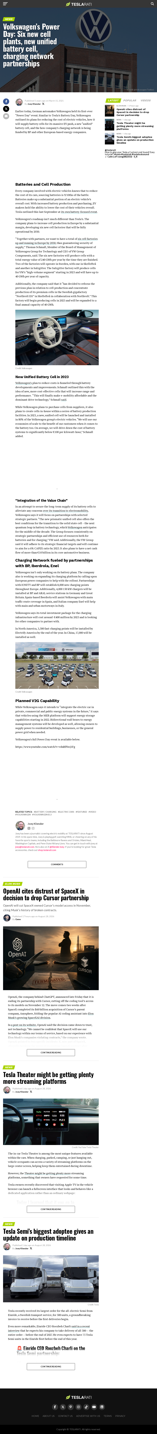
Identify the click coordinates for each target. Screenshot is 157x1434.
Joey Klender (34, 104)
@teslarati (110, 150)
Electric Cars (66, 812)
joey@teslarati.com (24, 847)
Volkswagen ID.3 (42, 815)
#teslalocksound (140, 154)
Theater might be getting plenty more (47, 1173)
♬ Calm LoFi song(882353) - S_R (121, 156)
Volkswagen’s (23, 383)
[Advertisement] (57, 158)
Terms (108, 1416)
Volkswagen (75, 527)
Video (93, 812)
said (63, 399)
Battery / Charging (45, 812)
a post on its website (23, 1025)
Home (35, 1416)
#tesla (117, 154)
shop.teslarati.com (47, 850)
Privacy (120, 1416)
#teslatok (126, 154)
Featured (82, 812)
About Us (49, 1416)
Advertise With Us (88, 1416)
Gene (18, 919)
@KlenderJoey (57, 847)
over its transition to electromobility (65, 510)
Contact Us (65, 1416)
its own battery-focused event (79, 212)
